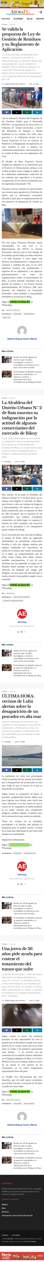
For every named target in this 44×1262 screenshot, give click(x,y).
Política (6, 18)
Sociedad (12, 24)
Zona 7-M (6, 317)
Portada (4, 24)
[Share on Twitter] (17, 112)
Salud (30, 18)
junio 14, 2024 (20, 461)
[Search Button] (41, 12)
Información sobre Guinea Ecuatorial (17, 1215)
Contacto (5, 1235)
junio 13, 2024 (34, 1000)
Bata (4, 1208)
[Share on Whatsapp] (27, 112)
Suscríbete (16, 1235)
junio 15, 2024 (34, 84)
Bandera (5, 1212)
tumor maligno (29, 1103)
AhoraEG (10, 1239)
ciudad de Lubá (29, 853)
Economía (18, 18)
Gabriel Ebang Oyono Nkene (15, 84)
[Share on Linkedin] (37, 112)
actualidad (17, 314)
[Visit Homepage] (20, 12)
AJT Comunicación (30, 1241)
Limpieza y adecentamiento (13, 601)
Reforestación (29, 314)
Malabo (5, 1204)
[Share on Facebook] (6, 112)
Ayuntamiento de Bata (21, 597)
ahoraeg (7, 461)
